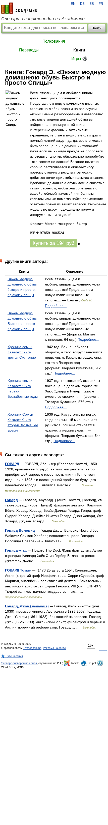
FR (101, 4)
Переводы (29, 50)
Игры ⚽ (79, 58)
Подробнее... (56, 306)
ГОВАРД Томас (18, 570)
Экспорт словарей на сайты (19, 663)
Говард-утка (16, 550)
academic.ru (19, 8)
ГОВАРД (12, 464)
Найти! (96, 28)
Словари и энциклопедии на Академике (43, 18)
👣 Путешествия (12, 656)
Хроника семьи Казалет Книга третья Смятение (22, 352)
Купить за (53, 243)
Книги (79, 50)
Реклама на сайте (54, 647)
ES (91, 4)
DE (82, 4)
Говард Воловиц (20, 530)
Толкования (54, 41)
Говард (11, 500)
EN (73, 4)
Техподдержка (32, 647)
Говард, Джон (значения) (27, 606)
